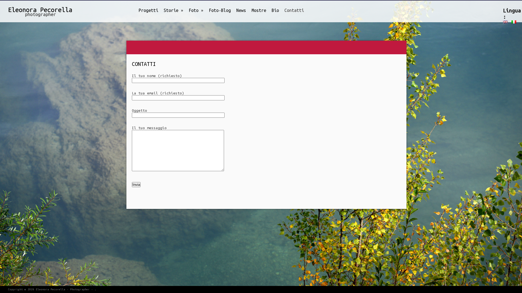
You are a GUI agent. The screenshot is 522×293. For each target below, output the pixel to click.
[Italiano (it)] (513, 22)
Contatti (294, 10)
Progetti (148, 10)
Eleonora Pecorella (50, 289)
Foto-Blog (220, 10)
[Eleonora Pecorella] (34, 11)
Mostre (258, 10)
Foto (196, 10)
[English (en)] (505, 22)
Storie (173, 10)
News (241, 10)
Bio (275, 10)
